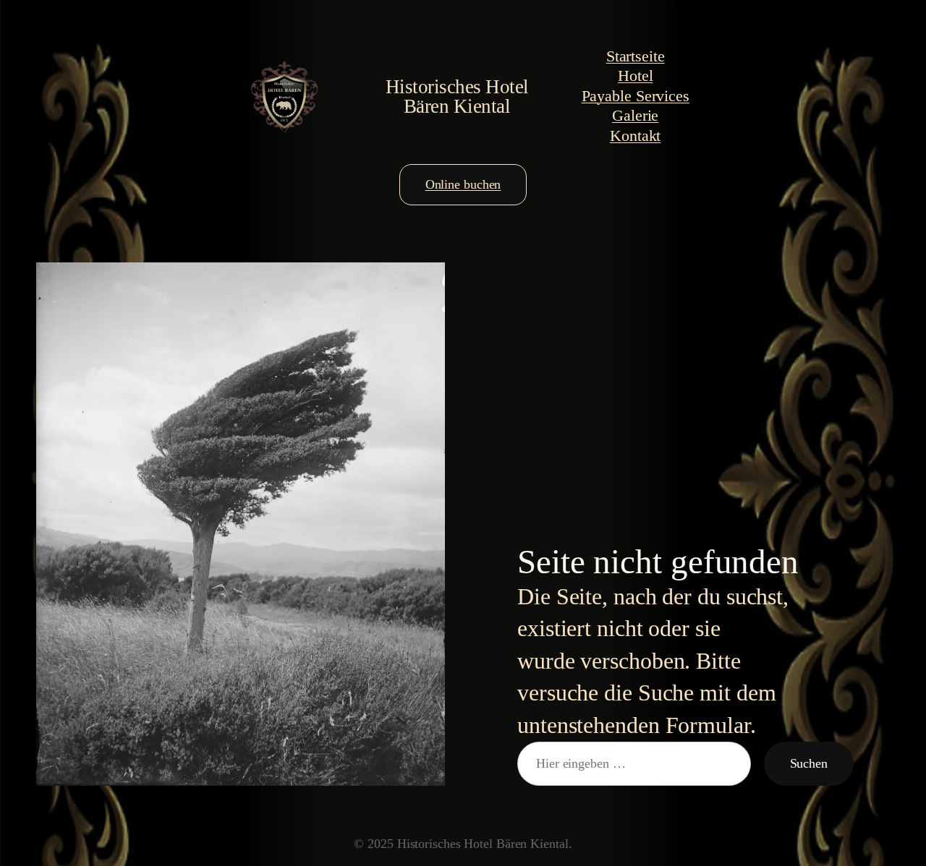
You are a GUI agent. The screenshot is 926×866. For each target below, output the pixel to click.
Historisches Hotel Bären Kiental (457, 96)
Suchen (809, 763)
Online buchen (463, 184)
